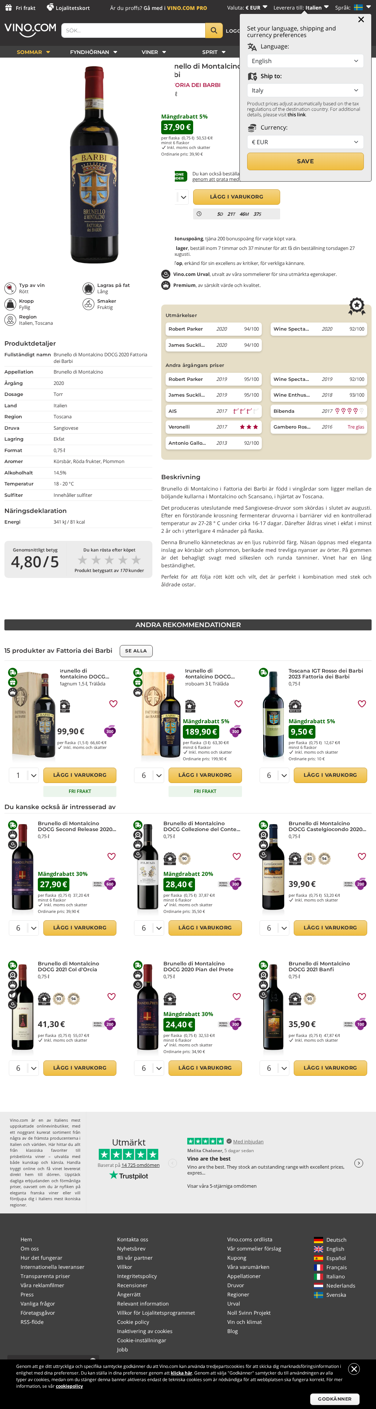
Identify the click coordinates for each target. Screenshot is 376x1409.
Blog (232, 1331)
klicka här (181, 1373)
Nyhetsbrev (131, 1248)
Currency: (273, 127)
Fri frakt (26, 7)
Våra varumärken (248, 1266)
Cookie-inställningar (141, 1340)
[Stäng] (361, 19)
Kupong (236, 1257)
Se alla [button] (136, 650)
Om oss (30, 1248)
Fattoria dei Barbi (191, 84)
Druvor (235, 1285)
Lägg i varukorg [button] (237, 196)
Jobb (122, 1349)
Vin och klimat (244, 1321)
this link (297, 114)
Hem (26, 1239)
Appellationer (244, 1276)
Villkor (124, 1266)
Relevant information (143, 1303)
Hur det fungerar (41, 1257)
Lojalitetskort (73, 7)
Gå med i (175, 7)
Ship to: (270, 76)
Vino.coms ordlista (249, 1239)
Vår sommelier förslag (254, 1248)
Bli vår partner (135, 1257)
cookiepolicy (69, 1386)
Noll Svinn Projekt (249, 1312)
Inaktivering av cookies (145, 1331)
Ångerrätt (129, 1294)
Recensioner (132, 1285)
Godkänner (335, 1399)
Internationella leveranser (52, 1266)
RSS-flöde (32, 1321)
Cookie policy (133, 1321)
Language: (274, 46)
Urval (233, 1303)
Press (27, 1294)
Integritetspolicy (137, 1276)
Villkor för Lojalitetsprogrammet (156, 1312)
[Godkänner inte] (354, 1369)
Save (305, 161)
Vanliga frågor (38, 1303)
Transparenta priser (45, 1276)
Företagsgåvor (38, 1312)
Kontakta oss (132, 1239)
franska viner (44, 1192)
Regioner (238, 1294)
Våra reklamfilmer (42, 1285)
